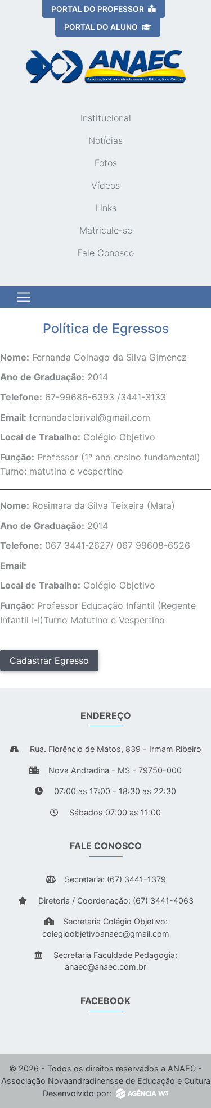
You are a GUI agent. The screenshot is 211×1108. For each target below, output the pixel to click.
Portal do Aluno (102, 26)
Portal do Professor (98, 8)
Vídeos (105, 185)
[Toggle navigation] (23, 297)
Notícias (105, 140)
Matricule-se (105, 230)
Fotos (106, 162)
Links (105, 207)
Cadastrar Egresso (49, 660)
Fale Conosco (105, 252)
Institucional (105, 118)
